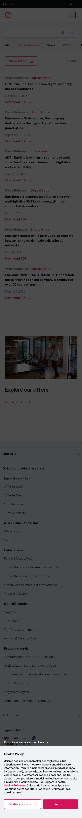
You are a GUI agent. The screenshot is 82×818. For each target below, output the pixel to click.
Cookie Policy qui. (15, 785)
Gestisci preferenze (22, 804)
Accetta (60, 804)
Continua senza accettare (24, 742)
